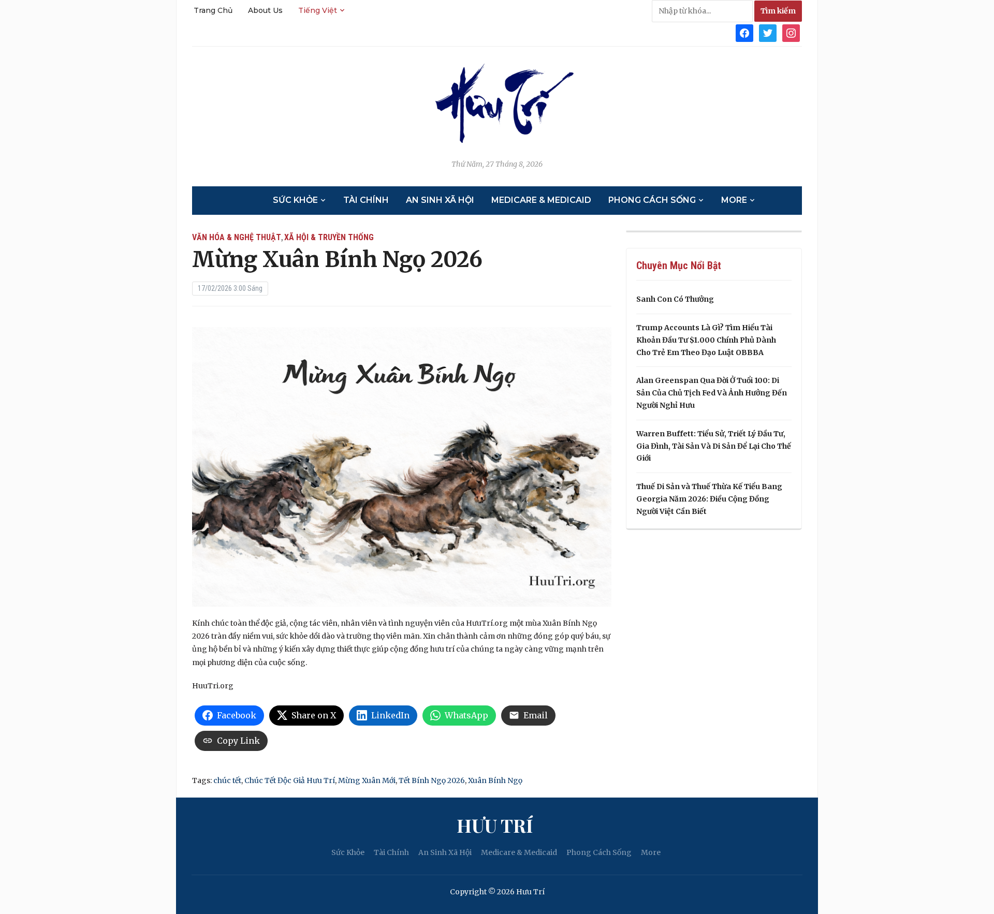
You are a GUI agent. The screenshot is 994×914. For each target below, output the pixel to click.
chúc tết (227, 780)
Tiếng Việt (317, 10)
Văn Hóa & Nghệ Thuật (236, 237)
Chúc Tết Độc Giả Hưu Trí (289, 780)
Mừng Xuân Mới (367, 780)
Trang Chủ (213, 10)
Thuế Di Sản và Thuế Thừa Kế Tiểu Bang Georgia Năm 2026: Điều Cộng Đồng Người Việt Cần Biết (709, 499)
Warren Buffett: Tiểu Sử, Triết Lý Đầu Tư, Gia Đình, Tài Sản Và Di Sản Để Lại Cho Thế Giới (713, 446)
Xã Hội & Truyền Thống (329, 237)
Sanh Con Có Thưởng (675, 299)
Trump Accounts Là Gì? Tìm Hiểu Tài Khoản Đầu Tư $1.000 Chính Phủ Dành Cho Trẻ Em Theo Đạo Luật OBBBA (706, 340)
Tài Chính (366, 200)
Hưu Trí (495, 825)
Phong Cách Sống (652, 200)
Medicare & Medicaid (541, 200)
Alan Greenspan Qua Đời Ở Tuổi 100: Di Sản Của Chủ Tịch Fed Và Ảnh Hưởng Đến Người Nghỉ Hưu (711, 393)
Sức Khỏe (295, 200)
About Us (265, 10)
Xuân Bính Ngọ (495, 780)
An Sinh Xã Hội (440, 200)
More (734, 200)
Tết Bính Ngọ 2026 (432, 780)
